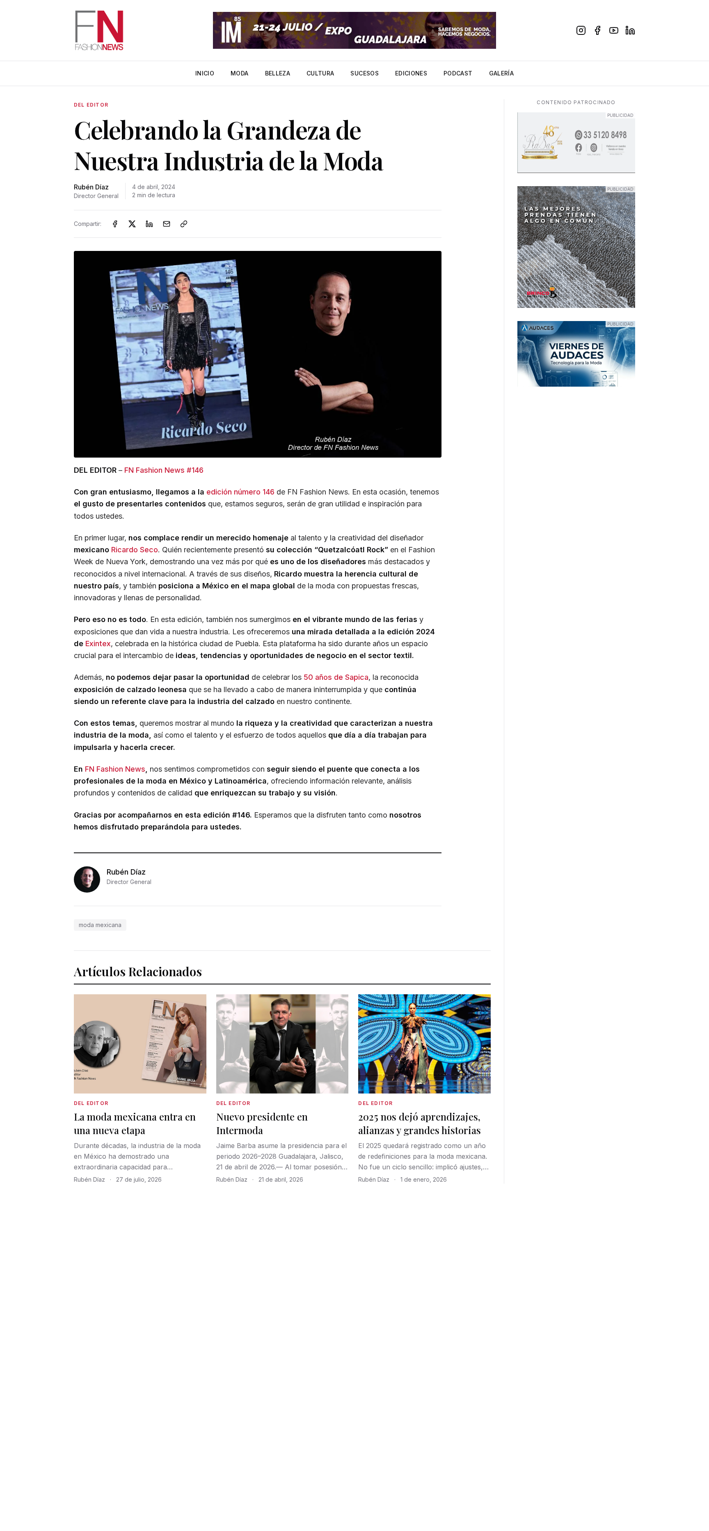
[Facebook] (597, 30)
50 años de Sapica (336, 677)
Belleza (277, 73)
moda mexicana (100, 924)
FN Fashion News (115, 769)
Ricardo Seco (134, 549)
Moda (239, 73)
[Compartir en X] (132, 224)
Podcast (458, 73)
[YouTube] (614, 30)
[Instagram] (581, 30)
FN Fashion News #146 (164, 470)
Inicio (204, 73)
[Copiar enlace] (184, 224)
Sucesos (364, 73)
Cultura (320, 73)
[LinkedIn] (630, 30)
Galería (501, 73)
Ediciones (411, 73)
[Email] (167, 224)
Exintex (98, 643)
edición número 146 (240, 492)
